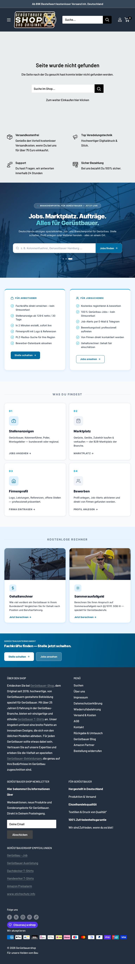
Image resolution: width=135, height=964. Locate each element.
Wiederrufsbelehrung (87, 709)
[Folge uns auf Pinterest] (29, 916)
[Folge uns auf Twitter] (16, 916)
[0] (127, 20)
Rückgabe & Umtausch (88, 733)
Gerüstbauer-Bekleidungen (24, 758)
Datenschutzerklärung (88, 703)
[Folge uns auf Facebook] (9, 916)
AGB (76, 721)
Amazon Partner (84, 745)
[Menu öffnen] (9, 19)
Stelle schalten (24, 355)
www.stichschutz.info (21, 893)
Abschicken (19, 834)
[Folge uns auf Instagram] (22, 916)
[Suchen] (107, 20)
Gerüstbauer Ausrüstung (22, 863)
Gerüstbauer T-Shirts (30, 719)
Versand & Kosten (85, 715)
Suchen (78, 685)
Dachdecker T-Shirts (20, 870)
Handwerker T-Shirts (20, 878)
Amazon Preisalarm (19, 886)
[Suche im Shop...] (99, 88)
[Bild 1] (65, 259)
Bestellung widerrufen (88, 750)
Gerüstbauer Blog (85, 739)
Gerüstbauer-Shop (42, 685)
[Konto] (120, 20)
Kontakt (79, 727)
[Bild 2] (69, 259)
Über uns (79, 691)
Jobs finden (107, 248)
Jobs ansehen (88, 359)
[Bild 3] (71, 259)
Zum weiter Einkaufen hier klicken (67, 100)
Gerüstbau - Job (17, 855)
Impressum (81, 697)
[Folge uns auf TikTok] (36, 916)
